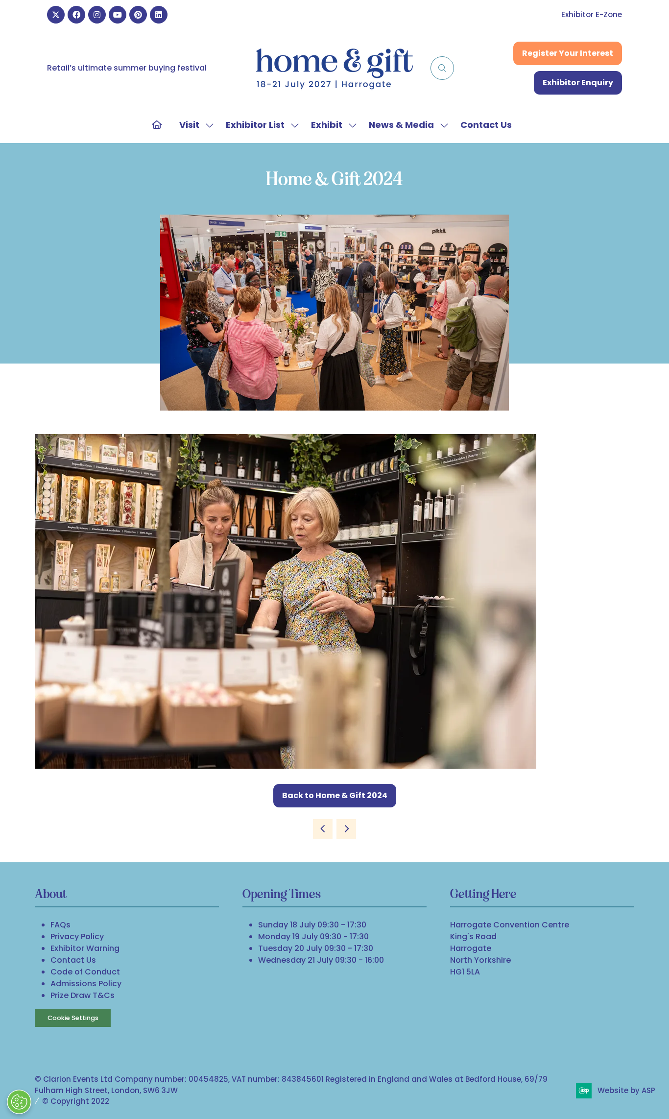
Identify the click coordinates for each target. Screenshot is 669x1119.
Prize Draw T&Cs (82, 995)
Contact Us (486, 125)
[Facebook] (76, 15)
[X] (56, 15)
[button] (442, 68)
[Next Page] (346, 829)
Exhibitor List (255, 125)
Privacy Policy (77, 936)
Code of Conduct (85, 971)
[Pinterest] (138, 15)
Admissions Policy (85, 983)
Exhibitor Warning (84, 948)
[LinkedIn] (158, 15)
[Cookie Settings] (19, 1102)
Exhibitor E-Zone (591, 14)
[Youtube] (117, 15)
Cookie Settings (73, 1018)
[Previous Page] (323, 829)
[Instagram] (97, 15)
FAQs (60, 924)
